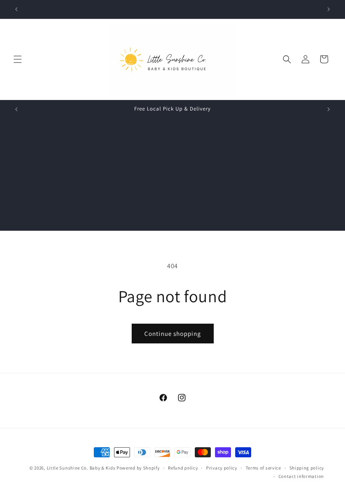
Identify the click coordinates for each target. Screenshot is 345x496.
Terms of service (263, 468)
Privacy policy (221, 468)
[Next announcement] (328, 9)
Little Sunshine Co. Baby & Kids (81, 468)
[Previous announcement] (16, 9)
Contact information (301, 476)
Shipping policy (306, 468)
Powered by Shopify (138, 468)
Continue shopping (172, 334)
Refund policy (183, 468)
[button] (17, 59)
